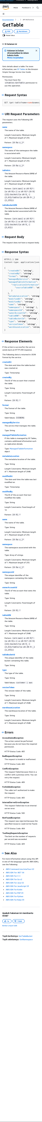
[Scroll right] (32, 8)
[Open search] (37, 7)
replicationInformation (25, 285)
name (4, 127)
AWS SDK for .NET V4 (15, 872)
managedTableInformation (22, 282)
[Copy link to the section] (2, 95)
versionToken (16, 324)
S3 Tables (21, 69)
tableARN (13, 316)
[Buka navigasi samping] (3, 14)
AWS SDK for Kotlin (14, 889)
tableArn (6, 170)
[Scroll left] (11, 8)
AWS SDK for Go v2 (14, 879)
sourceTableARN (24, 287)
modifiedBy (15, 302)
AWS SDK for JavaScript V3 (17, 886)
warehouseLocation (19, 327)
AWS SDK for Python (14, 896)
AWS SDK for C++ (13, 876)
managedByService (18, 279)
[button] (9, 44)
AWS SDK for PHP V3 (14, 893)
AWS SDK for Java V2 (15, 883)
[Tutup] (36, 51)
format (12, 276)
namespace (7, 147)
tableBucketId (16, 319)
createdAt (14, 271)
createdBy (14, 273)
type (11, 321)
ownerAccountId (17, 313)
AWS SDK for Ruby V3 (15, 900)
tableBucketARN (9, 205)
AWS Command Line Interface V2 (20, 869)
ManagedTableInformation (21, 448)
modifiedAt (15, 299)
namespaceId (15, 310)
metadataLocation (18, 296)
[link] (28, 19)
